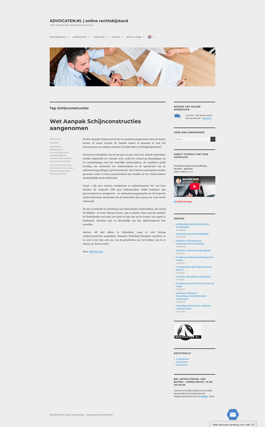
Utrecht (204, 396)
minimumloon (66, 168)
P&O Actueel (96, 251)
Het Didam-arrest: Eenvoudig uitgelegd (193, 250)
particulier (99, 37)
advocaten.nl (55, 139)
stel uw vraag (134, 37)
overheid (67, 158)
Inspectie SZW (60, 165)
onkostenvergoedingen (60, 171)
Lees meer (206, 118)
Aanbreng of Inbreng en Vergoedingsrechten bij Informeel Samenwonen (191, 296)
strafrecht (66, 161)
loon (69, 165)
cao (51, 165)
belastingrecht (56, 149)
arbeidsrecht (55, 147)
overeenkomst (56, 158)
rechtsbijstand (58, 37)
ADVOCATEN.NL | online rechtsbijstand (89, 20)
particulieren (181, 365)
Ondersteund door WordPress (100, 415)
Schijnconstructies (58, 174)
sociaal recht (55, 161)
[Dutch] (151, 37)
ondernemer (80, 37)
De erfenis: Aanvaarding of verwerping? (193, 277)
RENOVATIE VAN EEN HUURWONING (192, 234)
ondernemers (182, 362)
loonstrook (54, 168)
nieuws (116, 37)
